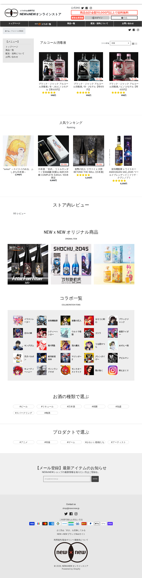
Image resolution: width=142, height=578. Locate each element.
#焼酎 (95, 406)
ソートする (105, 43)
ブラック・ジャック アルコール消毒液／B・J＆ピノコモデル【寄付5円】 (53, 86)
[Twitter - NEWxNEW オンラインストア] (82, 7)
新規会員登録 (77, 17)
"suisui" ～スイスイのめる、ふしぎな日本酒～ (18, 170)
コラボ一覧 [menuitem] (46, 24)
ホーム (7, 31)
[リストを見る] (136, 43)
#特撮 (47, 442)
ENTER (95, 479)
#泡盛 (118, 406)
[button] (49, 92)
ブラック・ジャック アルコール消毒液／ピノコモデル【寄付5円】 (124, 86)
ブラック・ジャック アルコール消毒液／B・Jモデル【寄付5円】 (88, 86)
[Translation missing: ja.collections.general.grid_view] (133, 43)
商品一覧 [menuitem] (71, 23)
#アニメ (24, 442)
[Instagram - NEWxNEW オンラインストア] (91, 7)
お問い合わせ (12, 56)
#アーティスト (118, 442)
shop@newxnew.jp (71, 508)
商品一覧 (10, 50)
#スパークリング (23, 412)
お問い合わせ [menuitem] (128, 23)
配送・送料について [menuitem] (99, 23)
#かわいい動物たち (94, 442)
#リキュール (47, 406)
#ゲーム (71, 442)
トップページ (12, 46)
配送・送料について (15, 53)
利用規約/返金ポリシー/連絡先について (71, 540)
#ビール (24, 406)
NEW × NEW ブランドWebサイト (71, 534)
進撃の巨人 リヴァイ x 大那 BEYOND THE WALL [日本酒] (89, 170)
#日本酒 (71, 406)
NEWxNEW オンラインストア (75, 566)
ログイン (99, 17)
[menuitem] (23, 320)
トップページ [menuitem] (14, 23)
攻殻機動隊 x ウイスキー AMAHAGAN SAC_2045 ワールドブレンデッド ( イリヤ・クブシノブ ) (124, 173)
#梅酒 (47, 412)
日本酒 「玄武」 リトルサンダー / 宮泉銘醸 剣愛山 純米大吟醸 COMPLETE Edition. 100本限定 (53, 173)
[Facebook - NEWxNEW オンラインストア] (86, 7)
